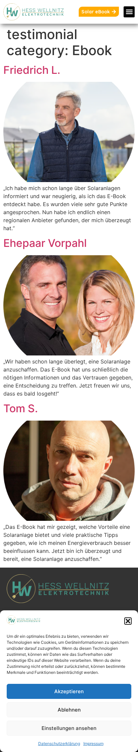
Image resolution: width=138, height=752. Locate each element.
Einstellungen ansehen (69, 728)
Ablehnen (69, 710)
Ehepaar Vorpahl (45, 243)
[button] (128, 621)
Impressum (93, 743)
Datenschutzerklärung (59, 743)
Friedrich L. (31, 70)
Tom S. (20, 408)
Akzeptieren (69, 691)
